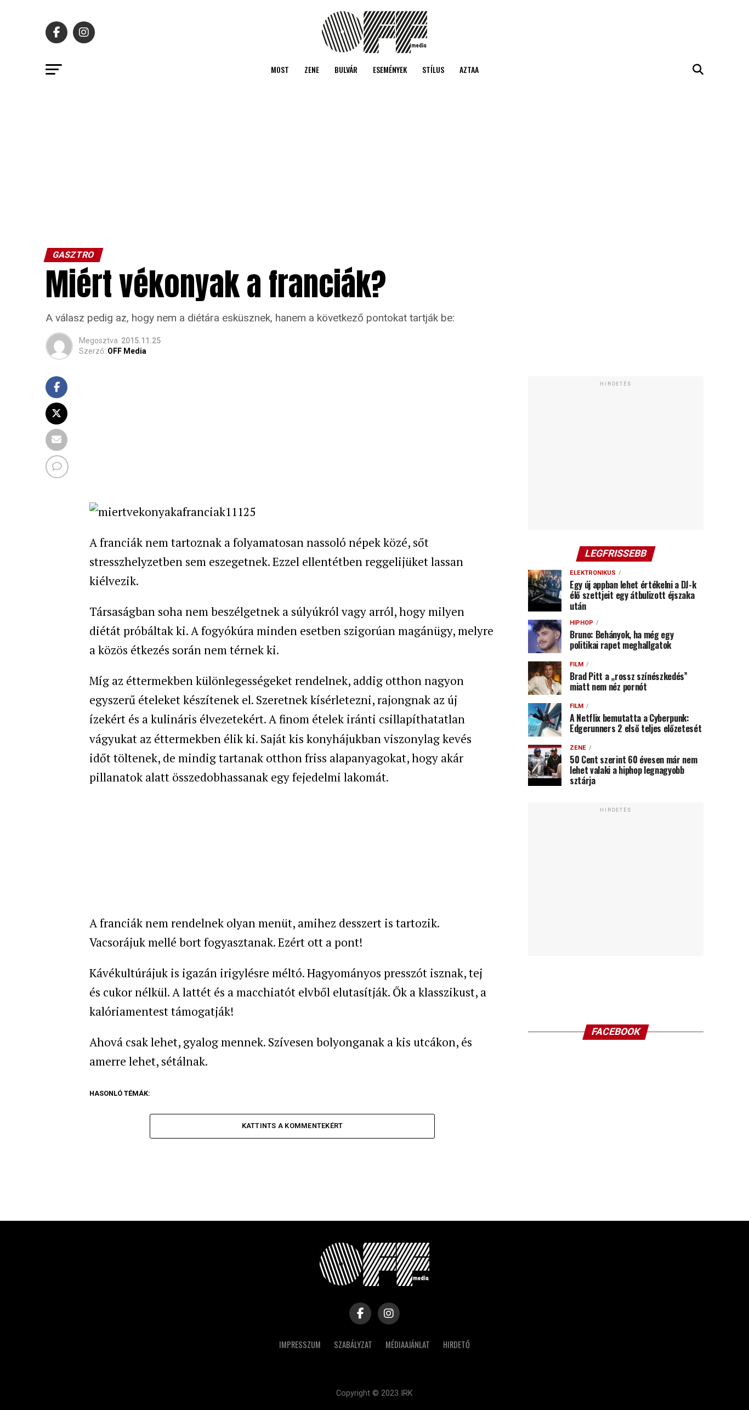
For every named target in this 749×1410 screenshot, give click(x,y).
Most (280, 69)
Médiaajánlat (407, 1344)
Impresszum (300, 1344)
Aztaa (469, 69)
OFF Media (126, 351)
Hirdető (456, 1344)
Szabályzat (353, 1344)
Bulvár (346, 69)
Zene (311, 69)
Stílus (433, 69)
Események (390, 69)
